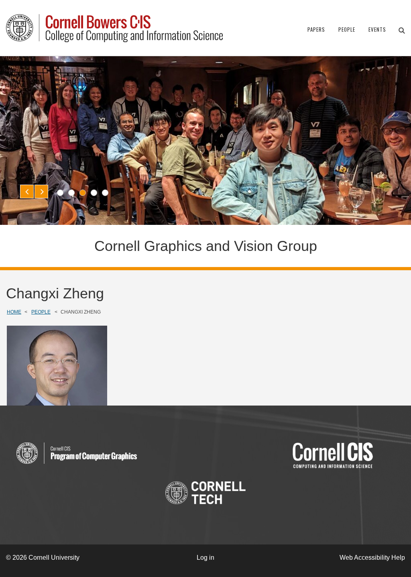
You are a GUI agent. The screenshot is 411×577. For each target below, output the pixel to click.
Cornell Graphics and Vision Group (205, 246)
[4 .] (94, 192)
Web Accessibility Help (372, 557)
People (346, 29)
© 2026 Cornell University (42, 557)
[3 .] (82, 192)
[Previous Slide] (27, 191)
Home (14, 312)
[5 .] (105, 192)
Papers (316, 29)
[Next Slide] (41, 191)
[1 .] (60, 192)
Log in (205, 557)
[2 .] (71, 192)
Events (377, 29)
